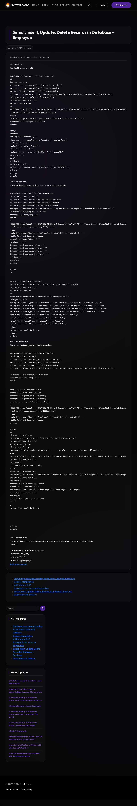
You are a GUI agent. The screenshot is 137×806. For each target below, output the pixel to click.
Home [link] (35, 5)
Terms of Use (12, 789)
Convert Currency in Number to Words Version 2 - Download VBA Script (23, 714)
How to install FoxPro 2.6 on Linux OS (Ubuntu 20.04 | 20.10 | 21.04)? (25, 738)
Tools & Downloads (18, 731)
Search (42, 608)
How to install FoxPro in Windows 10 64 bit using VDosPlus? (25, 746)
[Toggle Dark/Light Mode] (89, 5)
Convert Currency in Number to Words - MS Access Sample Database (25, 699)
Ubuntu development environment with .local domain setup (24, 754)
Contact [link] (76, 5)
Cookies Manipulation (24, 581)
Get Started (121, 5)
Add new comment (18, 564)
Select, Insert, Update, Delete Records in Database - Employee (43, 591)
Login (102, 5)
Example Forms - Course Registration (31, 588)
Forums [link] (64, 5)
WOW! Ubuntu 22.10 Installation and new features (25, 682)
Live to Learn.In (27, 784)
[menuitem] (35, 5)
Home (13, 48)
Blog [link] (55, 5)
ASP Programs (25, 48)
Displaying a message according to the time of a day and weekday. (44, 578)
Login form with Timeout (25, 594)
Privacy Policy (26, 789)
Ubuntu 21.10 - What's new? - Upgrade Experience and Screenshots (25, 690)
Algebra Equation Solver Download (25, 706)
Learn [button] (44, 5)
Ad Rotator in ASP (22, 585)
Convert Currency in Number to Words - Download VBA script (23, 724)
